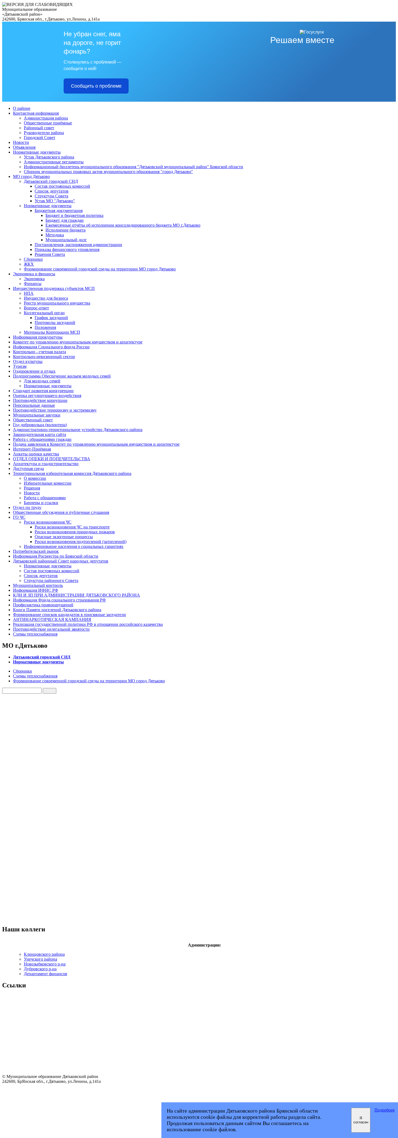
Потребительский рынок (36, 551)
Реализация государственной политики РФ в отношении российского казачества (88, 624)
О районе (21, 108)
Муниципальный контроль (38, 585)
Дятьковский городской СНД (51, 181)
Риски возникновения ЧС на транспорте (72, 527)
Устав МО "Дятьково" (55, 201)
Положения (45, 327)
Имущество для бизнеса (46, 298)
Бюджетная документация (59, 210)
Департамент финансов (45, 973)
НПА (29, 293)
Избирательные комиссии (47, 483)
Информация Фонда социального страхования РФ (59, 600)
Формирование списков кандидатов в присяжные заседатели (69, 614)
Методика (54, 235)
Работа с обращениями (45, 497)
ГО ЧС (19, 517)
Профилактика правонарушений (43, 605)
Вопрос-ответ (36, 308)
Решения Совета (50, 254)
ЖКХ (29, 264)
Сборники (33, 259)
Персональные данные (34, 405)
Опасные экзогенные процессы (64, 536)
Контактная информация (36, 113)
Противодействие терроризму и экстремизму (55, 410)
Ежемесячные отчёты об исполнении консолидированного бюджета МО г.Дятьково (122, 225)
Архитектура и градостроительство (46, 463)
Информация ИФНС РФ (35, 590)
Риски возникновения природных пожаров (75, 532)
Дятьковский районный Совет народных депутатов (60, 561)
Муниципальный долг (66, 239)
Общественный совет (33, 420)
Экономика (34, 278)
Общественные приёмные (48, 123)
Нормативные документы (37, 152)
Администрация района (46, 118)
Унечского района (40, 959)
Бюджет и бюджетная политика (74, 215)
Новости (21, 142)
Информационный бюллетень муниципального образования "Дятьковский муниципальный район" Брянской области (133, 166)
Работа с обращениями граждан (42, 439)
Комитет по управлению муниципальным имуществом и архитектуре (77, 342)
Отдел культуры (28, 361)
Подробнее (384, 1110)
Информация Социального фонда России (51, 347)
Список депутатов (51, 191)
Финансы (32, 283)
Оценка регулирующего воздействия (47, 395)
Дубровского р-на (40, 969)
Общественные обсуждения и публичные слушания (61, 512)
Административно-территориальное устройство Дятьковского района (77, 429)
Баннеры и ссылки (41, 502)
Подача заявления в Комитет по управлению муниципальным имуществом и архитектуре (96, 444)
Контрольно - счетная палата (39, 351)
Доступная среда (28, 468)
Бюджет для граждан (64, 220)
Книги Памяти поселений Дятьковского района (57, 609)
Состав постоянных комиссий (62, 186)
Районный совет (39, 127)
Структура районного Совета (51, 580)
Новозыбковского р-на (45, 964)
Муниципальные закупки (36, 415)
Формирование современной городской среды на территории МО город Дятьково (100, 269)
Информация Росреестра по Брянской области (55, 556)
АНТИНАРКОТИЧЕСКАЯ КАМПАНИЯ (52, 619)
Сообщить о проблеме (96, 86)
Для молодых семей (42, 381)
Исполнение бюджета (65, 230)
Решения (32, 488)
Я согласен (360, 1120)
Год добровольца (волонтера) (40, 424)
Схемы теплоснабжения (35, 634)
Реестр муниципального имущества (57, 303)
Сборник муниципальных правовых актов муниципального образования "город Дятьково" (108, 171)
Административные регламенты (54, 162)
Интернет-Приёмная (32, 449)
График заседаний (51, 317)
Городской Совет (39, 137)
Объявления (24, 147)
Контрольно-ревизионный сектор (44, 356)
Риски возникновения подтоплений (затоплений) (80, 541)
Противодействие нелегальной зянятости (51, 629)
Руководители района (44, 132)
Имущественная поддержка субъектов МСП (54, 288)
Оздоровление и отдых (34, 371)
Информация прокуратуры (38, 337)
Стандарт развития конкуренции (43, 390)
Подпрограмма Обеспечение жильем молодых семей (62, 376)
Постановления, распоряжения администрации (78, 244)
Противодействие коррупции (40, 400)
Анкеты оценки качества (36, 454)
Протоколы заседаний (55, 322)
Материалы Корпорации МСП (52, 332)
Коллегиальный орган (44, 312)
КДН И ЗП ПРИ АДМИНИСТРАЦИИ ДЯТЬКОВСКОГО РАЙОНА (76, 595)
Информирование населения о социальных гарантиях (73, 546)
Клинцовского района (44, 954)
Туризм (20, 366)
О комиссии (35, 478)
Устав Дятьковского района (49, 157)
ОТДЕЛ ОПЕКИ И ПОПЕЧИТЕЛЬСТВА (51, 458)
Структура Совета (51, 196)
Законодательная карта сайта (39, 434)
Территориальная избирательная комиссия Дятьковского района (72, 473)
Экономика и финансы (34, 274)
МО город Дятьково (31, 176)
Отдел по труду (27, 507)
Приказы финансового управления (67, 249)
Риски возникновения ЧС (47, 522)
